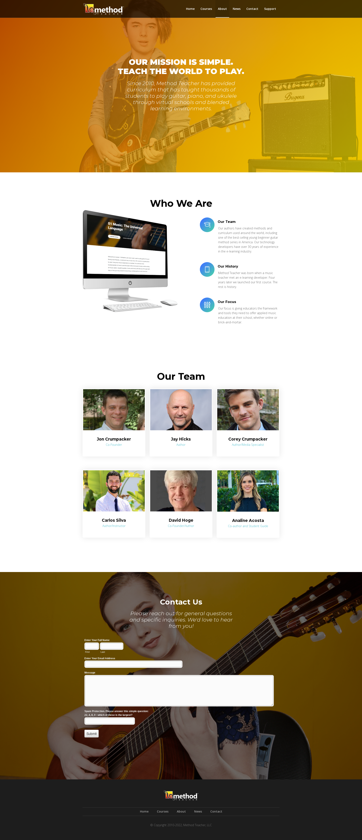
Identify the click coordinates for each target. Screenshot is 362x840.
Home (190, 9)
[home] (103, 8)
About (222, 9)
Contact (252, 9)
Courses (206, 9)
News (236, 9)
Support (270, 9)
